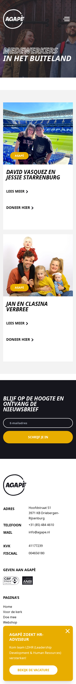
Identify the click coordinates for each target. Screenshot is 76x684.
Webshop (10, 622)
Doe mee (9, 617)
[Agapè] (13, 19)
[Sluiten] (67, 631)
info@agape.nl (39, 532)
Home (7, 606)
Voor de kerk (12, 612)
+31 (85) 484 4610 (41, 525)
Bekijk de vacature (33, 670)
